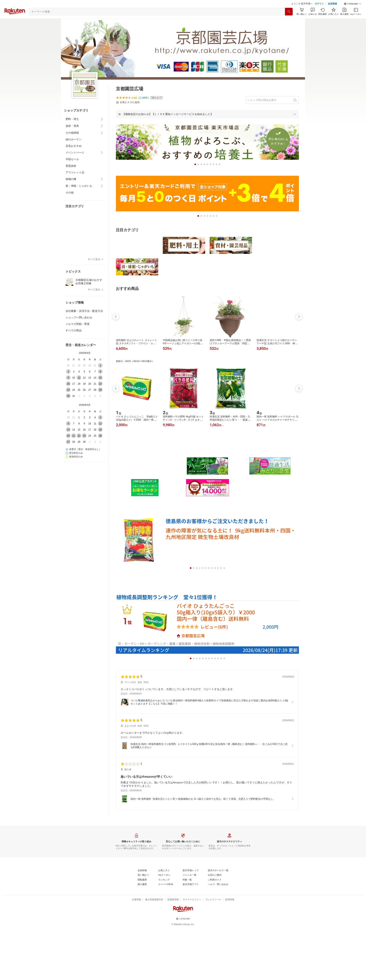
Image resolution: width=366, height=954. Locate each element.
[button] (352, 13)
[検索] (289, 21)
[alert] (207, 124)
